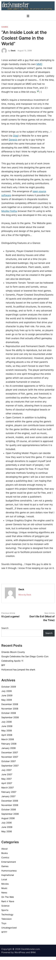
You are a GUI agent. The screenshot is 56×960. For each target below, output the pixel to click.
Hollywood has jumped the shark (18, 669)
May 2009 (6, 699)
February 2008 (8, 743)
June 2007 (6, 774)
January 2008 (8, 748)
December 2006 (9, 800)
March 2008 (7, 739)
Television (6, 919)
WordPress (19, 952)
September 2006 (10, 814)
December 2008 (9, 704)
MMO (39, 64)
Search (4, 628)
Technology (7, 914)
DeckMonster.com (30, 949)
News (4, 892)
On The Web (7, 897)
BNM (33, 952)
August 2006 (8, 818)
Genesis (13, 139)
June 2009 (6, 695)
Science (5, 905)
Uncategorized (9, 927)
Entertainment (8, 861)
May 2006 (6, 831)
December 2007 (9, 752)
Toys (3, 923)
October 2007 (8, 761)
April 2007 (6, 783)
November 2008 (9, 708)
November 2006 (9, 805)
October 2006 (8, 809)
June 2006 (6, 827)
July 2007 (6, 770)
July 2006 (6, 822)
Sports (4, 910)
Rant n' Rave (7, 901)
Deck (13, 50)
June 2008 (6, 726)
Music (4, 888)
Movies (5, 883)
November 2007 (9, 756)
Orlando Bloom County (13, 652)
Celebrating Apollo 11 (12, 660)
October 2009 (8, 686)
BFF (3, 665)
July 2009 (6, 691)
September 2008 (10, 717)
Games (4, 27)
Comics (5, 857)
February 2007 (8, 792)
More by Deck (24, 594)
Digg (15, 135)
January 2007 (8, 796)
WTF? (4, 932)
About (4, 848)
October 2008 (8, 713)
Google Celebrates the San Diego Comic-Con (24, 656)
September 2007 (10, 765)
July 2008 (6, 721)
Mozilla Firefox (9, 211)
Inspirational (7, 875)
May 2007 (6, 778)
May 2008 (6, 730)
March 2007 (7, 787)
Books (4, 853)
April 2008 (6, 735)
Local (4, 879)
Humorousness (9, 870)
